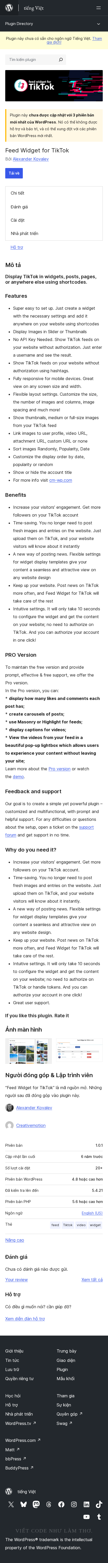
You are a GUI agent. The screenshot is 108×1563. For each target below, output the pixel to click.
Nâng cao (14, 1240)
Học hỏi (12, 1395)
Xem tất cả (92, 1279)
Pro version (59, 768)
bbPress (15, 1458)
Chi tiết (17, 193)
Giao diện (66, 1360)
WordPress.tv (20, 1423)
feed (55, 1225)
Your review (16, 1279)
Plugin (62, 1369)
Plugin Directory (19, 23)
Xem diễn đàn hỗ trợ (25, 1318)
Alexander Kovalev (31, 159)
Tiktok (68, 1225)
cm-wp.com (60, 480)
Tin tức (12, 1360)
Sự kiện (64, 1404)
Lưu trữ (12, 1369)
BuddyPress (19, 1468)
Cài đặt (18, 220)
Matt (12, 1449)
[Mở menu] (99, 8)
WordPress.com (23, 1440)
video (81, 1225)
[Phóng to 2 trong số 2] (95, 1045)
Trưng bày (67, 1351)
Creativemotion (31, 1125)
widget (95, 1225)
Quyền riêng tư (19, 1378)
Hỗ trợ (16, 247)
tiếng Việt (27, 1491)
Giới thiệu (14, 1351)
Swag (65, 1423)
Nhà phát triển (24, 233)
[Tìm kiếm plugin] (61, 59)
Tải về (14, 173)
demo (18, 776)
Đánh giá (19, 206)
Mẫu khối (65, 1378)
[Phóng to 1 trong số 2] (44, 1045)
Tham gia (65, 1395)
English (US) (92, 1213)
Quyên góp (70, 1414)
